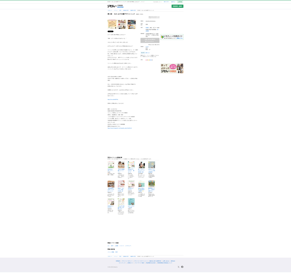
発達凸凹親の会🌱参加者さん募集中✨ (141, 190)
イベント (116, 10)
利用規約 (118, 261)
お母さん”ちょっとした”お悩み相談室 (151, 171)
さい (109, 245)
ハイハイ (122, 245)
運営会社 (173, 261)
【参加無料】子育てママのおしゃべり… (111, 190)
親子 (112, 245)
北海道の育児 (126, 10)
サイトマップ (122, 262)
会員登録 (180, 1)
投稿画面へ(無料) (177, 6)
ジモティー (110, 10)
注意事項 (157, 44)
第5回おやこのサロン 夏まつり (131, 171)
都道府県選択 (120, 7)
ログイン (173, 1)
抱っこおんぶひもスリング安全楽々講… (141, 171)
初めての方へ (166, 1)
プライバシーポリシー (127, 261)
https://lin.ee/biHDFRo (113, 99)
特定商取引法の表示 (151, 262)
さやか (147, 46)
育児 (120, 10)
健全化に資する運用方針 (155, 261)
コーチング (128, 245)
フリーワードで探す (139, 262)
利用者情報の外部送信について (164, 262)
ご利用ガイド (130, 262)
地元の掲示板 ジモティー (157, 1)
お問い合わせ (166, 261)
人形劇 (116, 245)
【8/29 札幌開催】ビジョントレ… (121, 171)
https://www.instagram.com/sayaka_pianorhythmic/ (120, 128)
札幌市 (147, 27)
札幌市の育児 (133, 10)
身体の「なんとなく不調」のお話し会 (121, 190)
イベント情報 (111, 252)
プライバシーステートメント (141, 261)
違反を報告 (151, 44)
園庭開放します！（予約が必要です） (151, 190)
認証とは (147, 52)
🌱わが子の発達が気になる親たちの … (121, 207)
